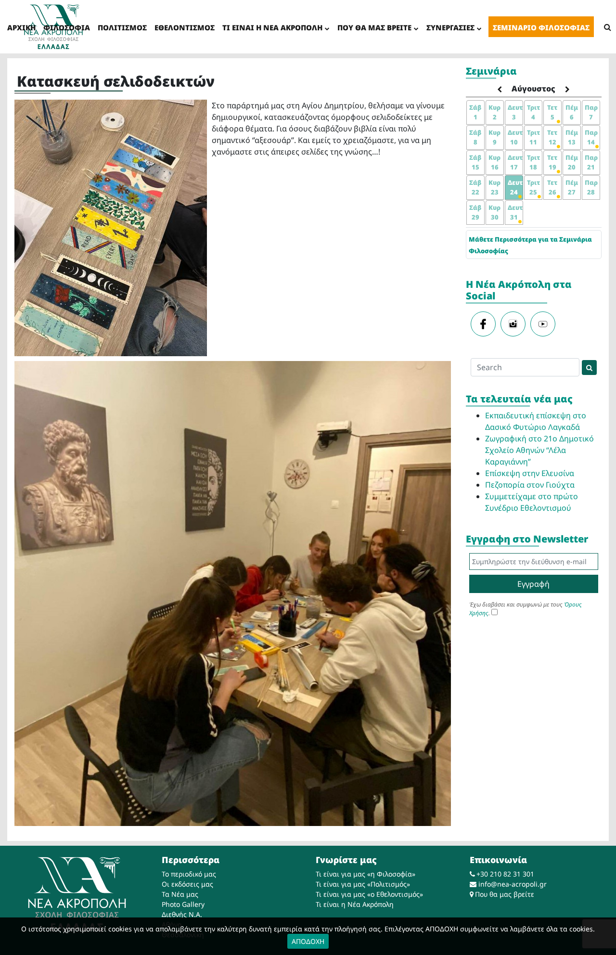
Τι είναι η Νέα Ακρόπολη (355, 904)
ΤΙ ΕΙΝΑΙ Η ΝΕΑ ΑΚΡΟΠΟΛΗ (272, 27)
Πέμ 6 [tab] (571, 112)
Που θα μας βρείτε (504, 894)
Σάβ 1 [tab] (475, 112)
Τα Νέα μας (180, 894)
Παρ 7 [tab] (591, 112)
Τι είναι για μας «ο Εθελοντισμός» (369, 894)
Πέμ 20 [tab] (571, 162)
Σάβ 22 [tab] (475, 187)
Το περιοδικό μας (189, 873)
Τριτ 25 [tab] (533, 187)
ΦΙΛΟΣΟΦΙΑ (66, 27)
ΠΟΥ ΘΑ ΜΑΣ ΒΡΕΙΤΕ (374, 27)
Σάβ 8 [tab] (475, 137)
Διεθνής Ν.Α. (182, 914)
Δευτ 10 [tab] (515, 137)
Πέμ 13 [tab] (571, 137)
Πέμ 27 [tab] (571, 187)
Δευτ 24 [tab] (515, 187)
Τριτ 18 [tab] (533, 162)
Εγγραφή (533, 584)
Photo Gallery (183, 904)
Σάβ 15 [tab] (475, 162)
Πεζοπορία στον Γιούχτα (530, 484)
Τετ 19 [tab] (552, 162)
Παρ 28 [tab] (591, 187)
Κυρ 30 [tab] (494, 212)
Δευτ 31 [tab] (515, 212)
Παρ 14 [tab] (591, 137)
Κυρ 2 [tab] (494, 112)
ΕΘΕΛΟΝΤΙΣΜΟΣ (184, 27)
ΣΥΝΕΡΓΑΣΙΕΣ (450, 27)
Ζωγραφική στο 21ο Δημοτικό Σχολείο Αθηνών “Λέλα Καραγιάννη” (539, 450)
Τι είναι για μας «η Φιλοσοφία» (365, 873)
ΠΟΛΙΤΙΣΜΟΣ (122, 27)
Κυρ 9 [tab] (494, 137)
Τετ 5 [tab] (552, 112)
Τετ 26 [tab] (552, 187)
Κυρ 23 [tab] (494, 187)
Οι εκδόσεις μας (187, 884)
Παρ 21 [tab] (591, 162)
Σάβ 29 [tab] (475, 212)
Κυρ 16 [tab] (494, 162)
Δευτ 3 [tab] (515, 112)
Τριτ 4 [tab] (533, 112)
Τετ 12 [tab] (552, 137)
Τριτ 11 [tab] (533, 137)
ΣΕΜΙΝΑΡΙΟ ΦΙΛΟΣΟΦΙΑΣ (541, 27)
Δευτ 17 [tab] (515, 162)
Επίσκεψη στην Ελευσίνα (529, 473)
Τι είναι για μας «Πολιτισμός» (363, 884)
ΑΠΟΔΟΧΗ (308, 941)
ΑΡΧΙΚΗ (21, 27)
